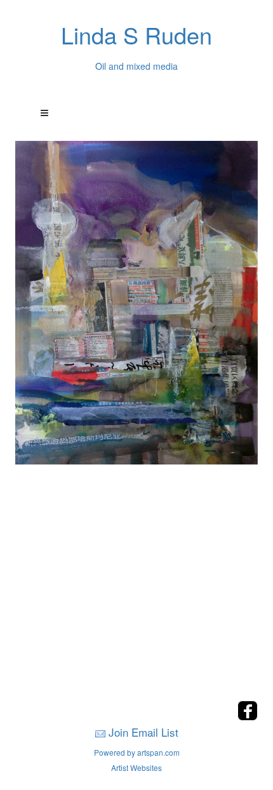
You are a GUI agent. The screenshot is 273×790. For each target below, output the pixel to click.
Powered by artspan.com (137, 752)
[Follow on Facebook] (247, 717)
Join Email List (143, 732)
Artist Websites (136, 767)
